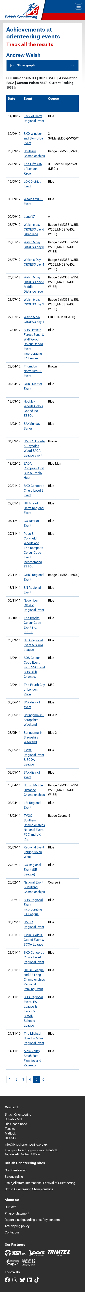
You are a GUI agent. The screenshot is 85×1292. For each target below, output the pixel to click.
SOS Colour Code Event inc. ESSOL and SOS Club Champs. (34, 667)
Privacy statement (17, 1213)
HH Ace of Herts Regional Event (34, 508)
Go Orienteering (15, 1170)
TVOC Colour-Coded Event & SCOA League (34, 939)
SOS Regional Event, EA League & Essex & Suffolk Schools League (33, 1011)
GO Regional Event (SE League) (32, 869)
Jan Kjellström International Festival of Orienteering (40, 1183)
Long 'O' (29, 217)
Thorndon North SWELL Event (33, 371)
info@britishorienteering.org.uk (26, 1144)
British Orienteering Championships (29, 1189)
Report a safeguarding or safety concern (32, 1220)
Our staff (10, 1207)
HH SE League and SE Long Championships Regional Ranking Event (34, 979)
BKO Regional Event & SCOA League (33, 645)
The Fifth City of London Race (33, 168)
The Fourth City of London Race (34, 689)
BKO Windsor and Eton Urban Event (34, 138)
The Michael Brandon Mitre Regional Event (34, 1038)
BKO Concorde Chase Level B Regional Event (34, 957)
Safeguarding (14, 1177)
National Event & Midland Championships (34, 887)
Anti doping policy (17, 1226)
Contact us (12, 1232)
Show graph (26, 65)
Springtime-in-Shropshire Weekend (34, 719)
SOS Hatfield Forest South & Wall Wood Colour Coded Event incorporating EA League (34, 344)
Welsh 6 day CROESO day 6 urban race (34, 229)
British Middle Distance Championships (34, 790)
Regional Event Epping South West (34, 852)
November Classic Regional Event (34, 605)
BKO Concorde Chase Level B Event (34, 490)
